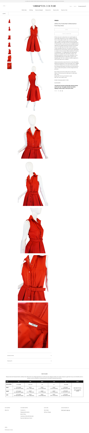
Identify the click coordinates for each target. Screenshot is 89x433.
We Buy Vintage (47, 412)
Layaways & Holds (10, 355)
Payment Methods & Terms (26, 418)
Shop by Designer (39, 10)
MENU (4, 13)
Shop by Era (48, 10)
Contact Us (22, 410)
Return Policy (23, 414)
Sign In (71, 6)
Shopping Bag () (82, 6)
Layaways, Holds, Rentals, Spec (27, 416)
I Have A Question (66, 33)
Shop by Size (56, 10)
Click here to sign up (65, 410)
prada (56, 20)
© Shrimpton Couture (9, 429)
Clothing (31, 10)
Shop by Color (64, 10)
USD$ (4, 5)
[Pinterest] (62, 90)
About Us (7, 410)
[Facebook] (58, 90)
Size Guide (46, 410)
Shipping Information (24, 412)
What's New (24, 10)
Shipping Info (9, 360)
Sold (66, 29)
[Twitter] (60, 90)
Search (75, 6)
